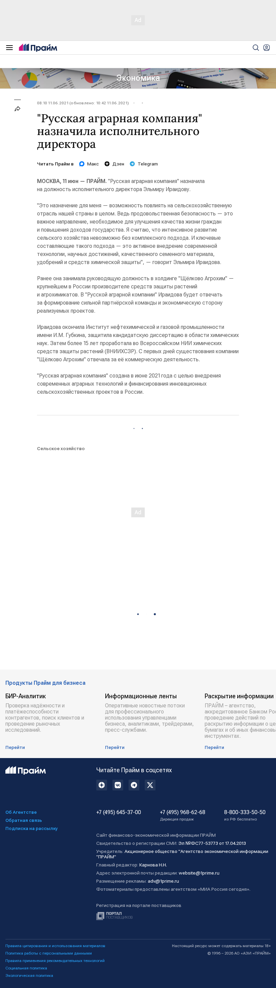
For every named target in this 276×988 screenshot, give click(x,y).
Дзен (118, 163)
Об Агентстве (21, 812)
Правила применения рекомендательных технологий (55, 960)
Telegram (148, 163)
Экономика (138, 78)
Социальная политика (26, 968)
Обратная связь (23, 820)
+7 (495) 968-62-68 (182, 815)
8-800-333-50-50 (245, 815)
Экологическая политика (29, 975)
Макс (93, 163)
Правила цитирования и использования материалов (55, 945)
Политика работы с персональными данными (48, 953)
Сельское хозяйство (61, 448)
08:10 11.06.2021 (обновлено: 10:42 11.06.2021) (83, 103)
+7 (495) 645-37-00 (118, 812)
